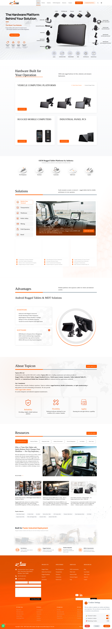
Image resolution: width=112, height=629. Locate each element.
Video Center (91, 441)
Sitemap (81, 626)
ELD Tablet (89, 514)
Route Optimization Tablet (79, 514)
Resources (64, 2)
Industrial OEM (73, 574)
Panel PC (44, 577)
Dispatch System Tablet (20, 516)
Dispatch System (59, 616)
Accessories (44, 579)
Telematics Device (60, 618)
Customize (97, 626)
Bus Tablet (38, 514)
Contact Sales (79, 618)
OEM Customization (74, 569)
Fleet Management (60, 569)
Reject (87, 626)
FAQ (71, 579)
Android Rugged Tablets (20, 618)
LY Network (51, 626)
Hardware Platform (33, 441)
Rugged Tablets (45, 569)
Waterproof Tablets (19, 616)
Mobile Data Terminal (46, 571)
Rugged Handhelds (46, 574)
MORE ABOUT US (91, 366)
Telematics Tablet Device (68, 514)
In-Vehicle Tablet (30, 514)
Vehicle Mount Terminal (77, 85)
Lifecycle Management (71, 441)
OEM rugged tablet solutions (23, 389)
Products (43, 2)
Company (70, 2)
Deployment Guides (45, 441)
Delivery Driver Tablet (47, 514)
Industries (49, 2)
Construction (58, 577)
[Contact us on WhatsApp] (3, 626)
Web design (46, 626)
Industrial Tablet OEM (52, 516)
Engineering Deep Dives (21, 441)
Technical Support (74, 577)
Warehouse (58, 574)
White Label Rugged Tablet (31, 516)
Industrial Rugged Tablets (89, 85)
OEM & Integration (56, 2)
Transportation (59, 571)
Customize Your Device (89, 2)
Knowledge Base (79, 616)
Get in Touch (79, 2)
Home (38, 2)
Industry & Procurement (58, 441)
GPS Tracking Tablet (57, 514)
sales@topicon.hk (21, 578)
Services (73, 564)
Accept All (107, 626)
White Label (72, 571)
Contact (85, 579)
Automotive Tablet (43, 516)
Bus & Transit (39, 611)
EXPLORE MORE (92, 433)
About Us (86, 577)
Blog (85, 569)
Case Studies (82, 441)
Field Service (58, 579)
